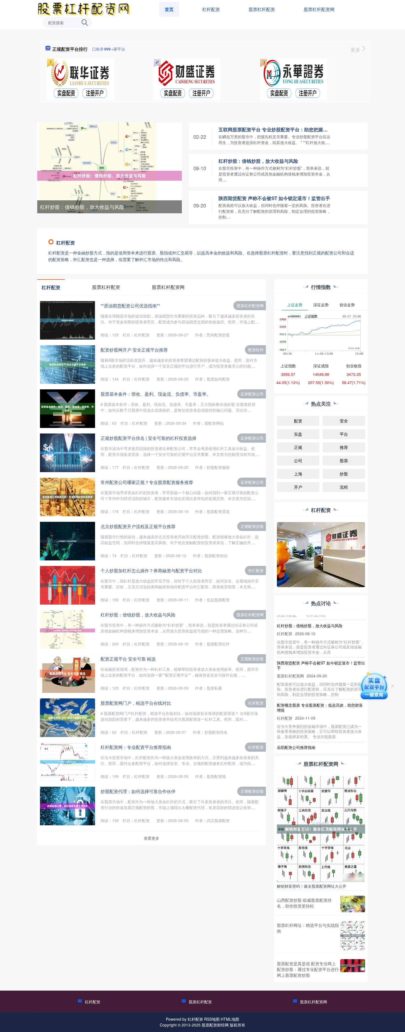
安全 (344, 421)
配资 (298, 421)
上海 (298, 474)
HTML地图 (230, 1019)
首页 (169, 9)
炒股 (344, 474)
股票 (344, 460)
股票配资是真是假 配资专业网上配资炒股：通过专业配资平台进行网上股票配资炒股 (308, 969)
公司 (298, 460)
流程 (344, 487)
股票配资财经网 (215, 1025)
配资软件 (256, 349)
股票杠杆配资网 (319, 9)
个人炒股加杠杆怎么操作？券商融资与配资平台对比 (151, 570)
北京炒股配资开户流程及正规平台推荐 (138, 526)
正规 (298, 447)
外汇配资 (256, 570)
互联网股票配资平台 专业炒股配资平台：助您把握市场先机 (280, 129)
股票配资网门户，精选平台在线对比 (136, 703)
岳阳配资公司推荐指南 (296, 736)
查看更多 (151, 838)
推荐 (344, 447)
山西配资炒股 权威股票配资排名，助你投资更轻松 (304, 903)
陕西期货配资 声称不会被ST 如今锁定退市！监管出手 (274, 198)
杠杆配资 (211, 9)
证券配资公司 (252, 394)
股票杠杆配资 (262, 9)
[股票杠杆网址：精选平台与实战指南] (352, 936)
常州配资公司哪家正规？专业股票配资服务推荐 (147, 482)
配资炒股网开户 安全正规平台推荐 (134, 350)
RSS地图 (212, 1019)
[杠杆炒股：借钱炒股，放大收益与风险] (109, 175)
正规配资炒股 (252, 526)
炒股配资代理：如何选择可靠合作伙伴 (138, 791)
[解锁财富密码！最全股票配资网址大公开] (321, 828)
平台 (344, 434)
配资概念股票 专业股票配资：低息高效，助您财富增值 (320, 696)
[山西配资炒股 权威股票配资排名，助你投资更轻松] (352, 904)
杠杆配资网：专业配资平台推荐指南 (136, 747)
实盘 (298, 434)
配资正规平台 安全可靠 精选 (128, 659)
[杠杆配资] (84, 9)
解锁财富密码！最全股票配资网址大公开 (311, 886)
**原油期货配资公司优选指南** (130, 305)
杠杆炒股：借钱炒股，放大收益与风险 (82, 206)
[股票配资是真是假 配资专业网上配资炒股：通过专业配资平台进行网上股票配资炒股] (352, 969)
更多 (356, 49)
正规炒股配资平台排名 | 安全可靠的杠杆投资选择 (148, 438)
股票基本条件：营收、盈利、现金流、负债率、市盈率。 (156, 394)
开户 (298, 487)
